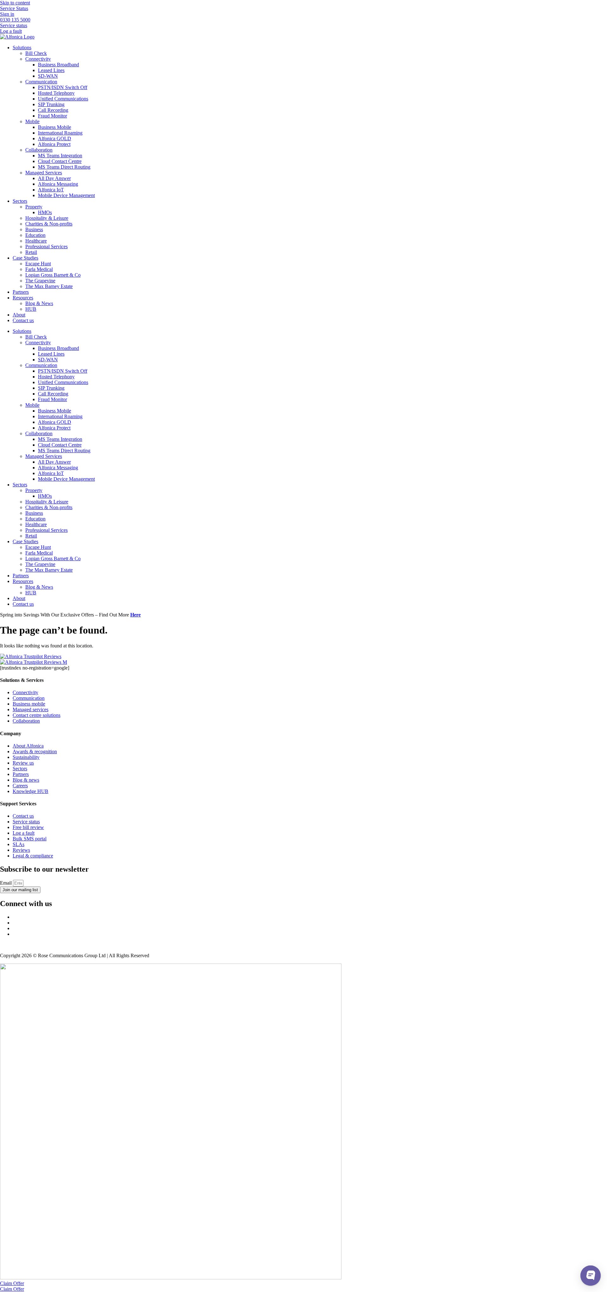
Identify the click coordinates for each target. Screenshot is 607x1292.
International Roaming (60, 132)
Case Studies (25, 258)
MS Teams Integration (60, 155)
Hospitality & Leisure (46, 218)
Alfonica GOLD (54, 138)
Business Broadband (58, 64)
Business (34, 229)
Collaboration (38, 150)
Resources (23, 297)
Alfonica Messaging (58, 184)
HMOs (45, 212)
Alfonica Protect (54, 144)
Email (6, 883)
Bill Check (36, 53)
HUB (30, 309)
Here (135, 614)
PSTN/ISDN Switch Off (62, 87)
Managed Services (43, 172)
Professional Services (46, 246)
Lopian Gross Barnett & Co (53, 275)
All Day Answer (54, 178)
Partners (21, 292)
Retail (31, 252)
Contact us (23, 320)
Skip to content (15, 2)
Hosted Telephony (56, 93)
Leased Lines (51, 70)
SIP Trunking (51, 104)
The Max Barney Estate (49, 286)
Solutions (22, 47)
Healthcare (36, 240)
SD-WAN (48, 76)
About (19, 314)
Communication (41, 81)
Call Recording (53, 110)
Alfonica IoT (51, 189)
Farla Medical (39, 269)
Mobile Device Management (66, 195)
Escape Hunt (38, 263)
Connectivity (38, 59)
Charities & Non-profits (48, 223)
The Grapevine (40, 280)
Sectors (20, 201)
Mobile (32, 121)
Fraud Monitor (52, 115)
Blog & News (39, 303)
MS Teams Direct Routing (64, 167)
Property (33, 206)
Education (35, 235)
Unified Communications (63, 98)
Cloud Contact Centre (60, 161)
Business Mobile (54, 127)
